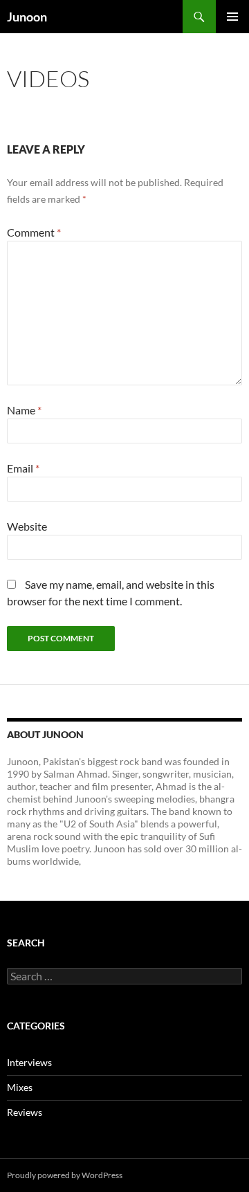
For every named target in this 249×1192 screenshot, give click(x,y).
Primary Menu (232, 16)
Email (23, 468)
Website (27, 526)
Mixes (20, 1087)
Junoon (27, 16)
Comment (34, 232)
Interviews (29, 1062)
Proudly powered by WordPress (64, 1175)
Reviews (24, 1112)
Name (24, 409)
